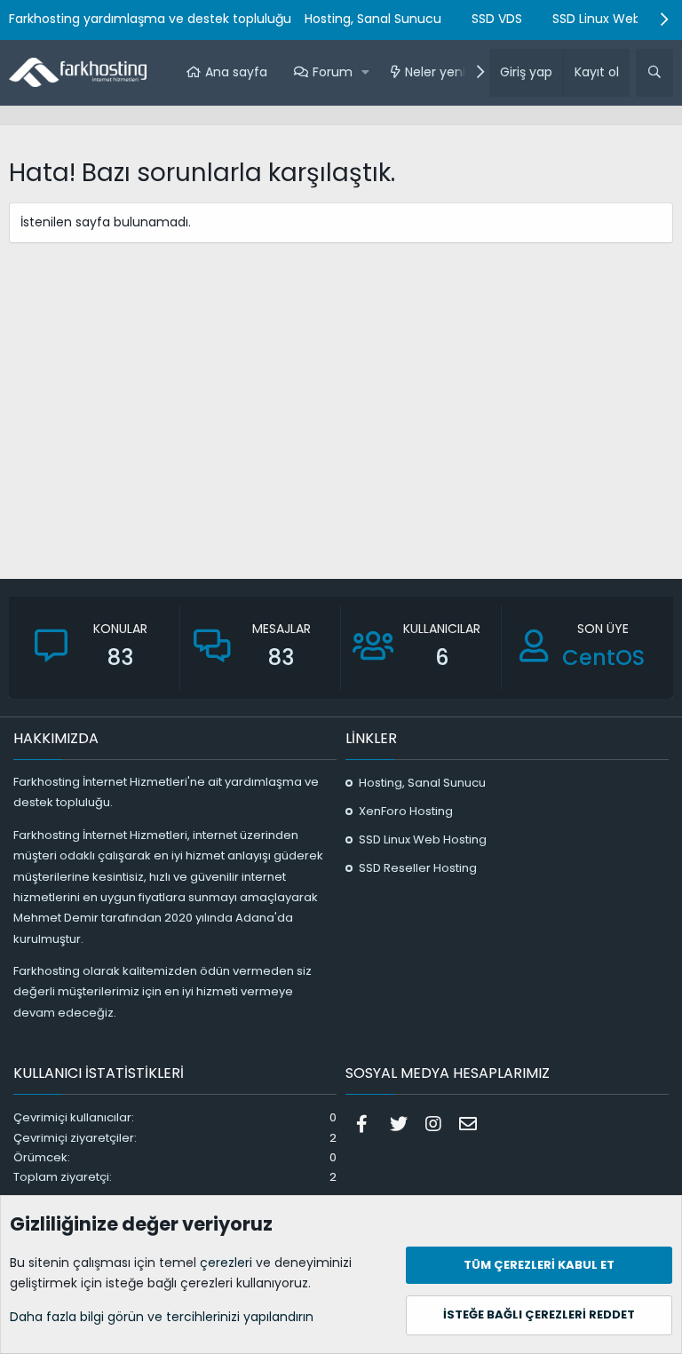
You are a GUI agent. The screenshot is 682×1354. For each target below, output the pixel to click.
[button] (366, 73)
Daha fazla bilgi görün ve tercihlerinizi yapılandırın (161, 1317)
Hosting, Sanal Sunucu (373, 19)
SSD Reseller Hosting (418, 867)
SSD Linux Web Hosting (423, 839)
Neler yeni (435, 72)
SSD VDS (497, 19)
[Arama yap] (654, 73)
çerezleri (226, 1262)
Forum (333, 72)
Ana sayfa (236, 72)
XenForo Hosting (406, 811)
